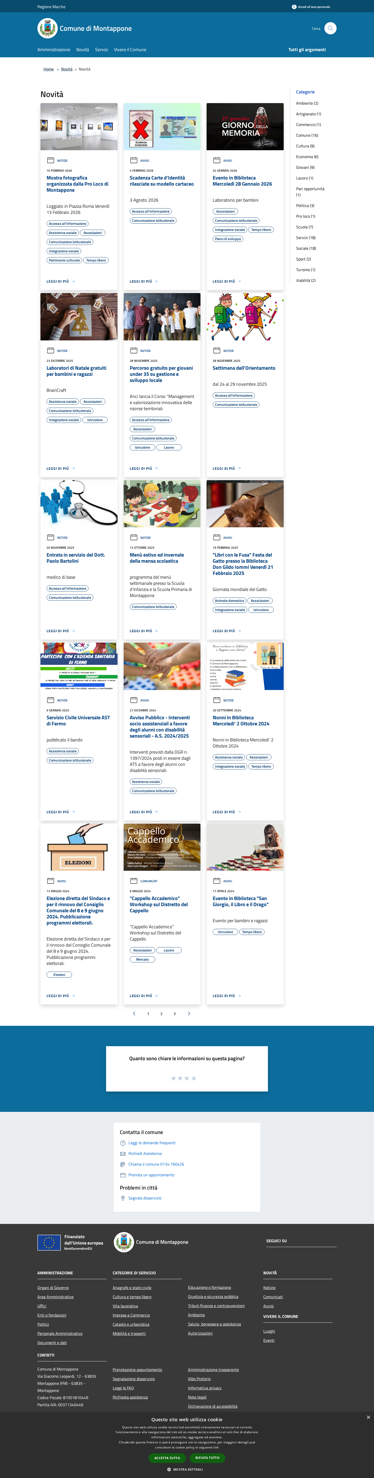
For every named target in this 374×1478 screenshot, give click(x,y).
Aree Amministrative (55, 1297)
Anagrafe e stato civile (132, 1287)
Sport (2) (303, 259)
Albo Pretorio (199, 1379)
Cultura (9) (305, 146)
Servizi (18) (305, 237)
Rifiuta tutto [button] (207, 1458)
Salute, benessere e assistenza (214, 1324)
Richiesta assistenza (130, 1397)
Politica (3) (305, 205)
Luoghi (269, 1331)
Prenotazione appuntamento (137, 1369)
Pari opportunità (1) (310, 192)
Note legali (197, 1397)
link (216, 1447)
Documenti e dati (52, 1342)
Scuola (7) (304, 227)
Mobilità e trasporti (129, 1333)
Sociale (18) (306, 248)
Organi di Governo (53, 1287)
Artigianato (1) (308, 114)
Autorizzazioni (200, 1333)
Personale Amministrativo (59, 1333)
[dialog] (187, 1445)
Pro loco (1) (305, 216)
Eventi (269, 1340)
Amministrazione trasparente (213, 1369)
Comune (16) (307, 135)
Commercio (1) (308, 124)
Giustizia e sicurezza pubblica (213, 1296)
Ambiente (196, 1315)
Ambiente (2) (307, 103)
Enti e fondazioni (51, 1315)
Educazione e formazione (209, 1287)
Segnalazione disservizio (134, 1379)
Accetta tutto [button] (167, 1458)
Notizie (62, 160)
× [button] (368, 1417)
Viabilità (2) (305, 280)
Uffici (41, 1306)
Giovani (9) (305, 167)
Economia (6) (307, 157)
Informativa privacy (205, 1388)
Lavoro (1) (304, 178)
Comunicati (148, 881)
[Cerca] (330, 28)
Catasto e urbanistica (131, 1324)
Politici (43, 1324)
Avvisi (144, 160)
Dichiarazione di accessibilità (212, 1406)
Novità (67, 69)
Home (49, 69)
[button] (187, 1469)
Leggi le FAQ (123, 1388)
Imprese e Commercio (131, 1315)
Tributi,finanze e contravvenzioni (216, 1306)
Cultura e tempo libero (132, 1297)
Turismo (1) (305, 270)
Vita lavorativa (125, 1306)
